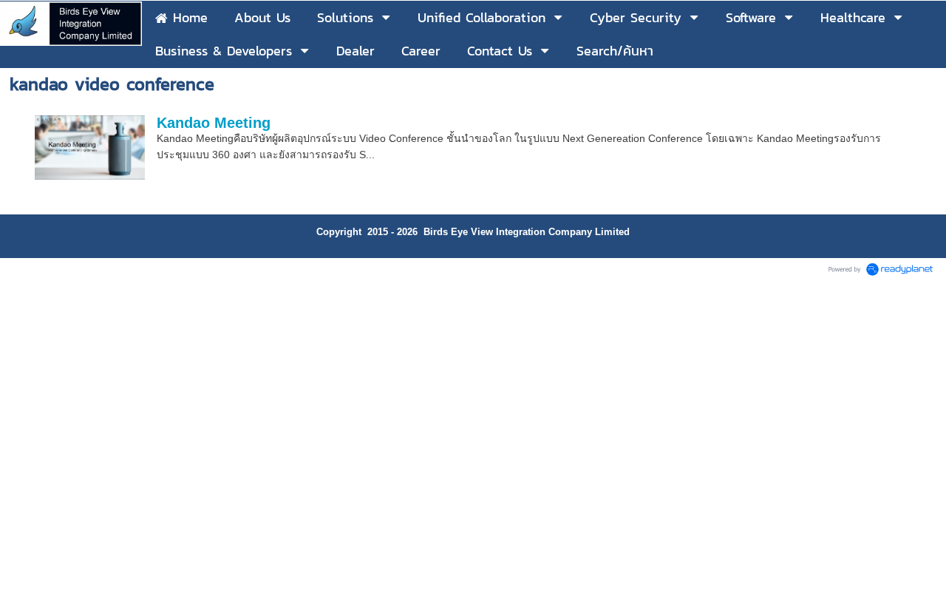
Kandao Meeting (213, 123)
